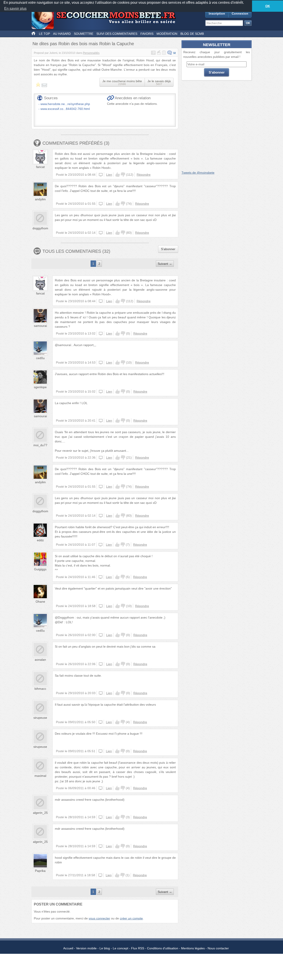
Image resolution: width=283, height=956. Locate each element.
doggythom (40, 228)
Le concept (120, 948)
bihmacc (40, 688)
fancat (40, 167)
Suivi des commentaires (116, 33)
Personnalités (91, 53)
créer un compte (131, 918)
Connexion (240, 13)
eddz (40, 540)
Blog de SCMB (192, 33)
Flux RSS (137, 948)
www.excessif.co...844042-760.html (65, 109)
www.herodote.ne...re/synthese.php (65, 104)
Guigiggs (40, 569)
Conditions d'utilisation (162, 948)
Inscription (217, 13)
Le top (44, 33)
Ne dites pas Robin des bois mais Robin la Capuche (83, 43)
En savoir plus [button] (15, 8)
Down (123, 174)
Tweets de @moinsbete (198, 172)
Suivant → (165, 263)
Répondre (144, 174)
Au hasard (62, 33)
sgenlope (40, 387)
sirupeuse (40, 717)
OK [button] (267, 6)
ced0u (40, 358)
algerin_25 (40, 812)
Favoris (146, 33)
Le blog (104, 948)
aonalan (40, 659)
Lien (109, 174)
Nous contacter (218, 948)
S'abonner (168, 249)
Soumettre (83, 33)
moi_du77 (40, 445)
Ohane (40, 601)
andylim (40, 199)
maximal (40, 775)
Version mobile (86, 948)
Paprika (40, 870)
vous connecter (99, 918)
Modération (167, 33)
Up (117, 174)
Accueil (68, 948)
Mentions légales (193, 948)
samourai (40, 325)
